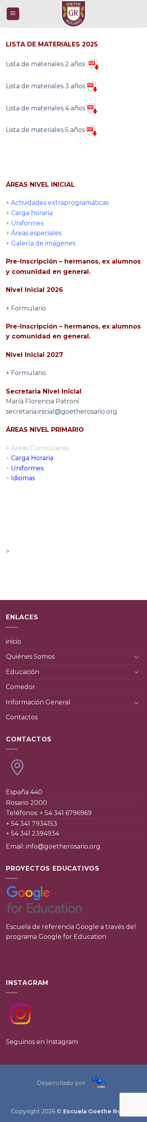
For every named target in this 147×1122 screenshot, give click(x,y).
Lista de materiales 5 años (45, 130)
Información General (38, 702)
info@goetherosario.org (63, 846)
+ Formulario (26, 308)
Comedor (20, 687)
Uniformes (25, 468)
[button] (13, 13)
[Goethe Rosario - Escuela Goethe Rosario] (73, 14)
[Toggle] (136, 656)
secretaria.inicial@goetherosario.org (61, 411)
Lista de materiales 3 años (45, 86)
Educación (22, 672)
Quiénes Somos (30, 656)
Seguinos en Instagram (42, 1042)
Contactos (22, 717)
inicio (13, 641)
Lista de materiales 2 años (46, 64)
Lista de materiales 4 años (45, 108)
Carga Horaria (29, 458)
